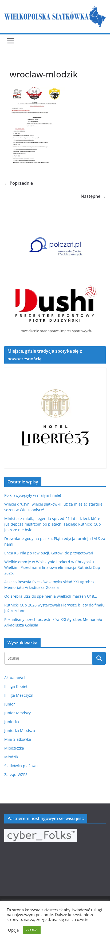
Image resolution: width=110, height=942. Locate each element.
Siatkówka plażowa (21, 765)
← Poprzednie (18, 183)
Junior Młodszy (17, 712)
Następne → (93, 196)
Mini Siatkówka (17, 739)
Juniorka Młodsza (19, 730)
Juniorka (11, 721)
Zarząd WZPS (16, 774)
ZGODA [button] (31, 929)
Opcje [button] (13, 930)
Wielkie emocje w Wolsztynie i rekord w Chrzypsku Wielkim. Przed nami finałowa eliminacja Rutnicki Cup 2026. (52, 567)
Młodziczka (14, 748)
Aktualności (14, 677)
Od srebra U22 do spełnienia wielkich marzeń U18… (50, 596)
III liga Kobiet (16, 686)
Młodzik (11, 756)
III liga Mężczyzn (18, 695)
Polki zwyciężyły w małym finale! (32, 495)
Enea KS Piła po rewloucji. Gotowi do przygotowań (48, 552)
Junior (9, 704)
